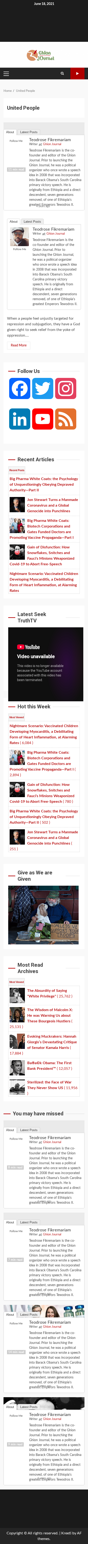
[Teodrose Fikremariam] (19, 236)
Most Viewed (16, 717)
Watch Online (77, 73)
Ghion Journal (55, 233)
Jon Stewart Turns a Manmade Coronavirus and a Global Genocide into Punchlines (44, 1240)
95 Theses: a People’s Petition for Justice (44, 149)
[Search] (62, 73)
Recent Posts (16, 470)
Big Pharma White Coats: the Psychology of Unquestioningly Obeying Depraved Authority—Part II (44, 1147)
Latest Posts (32, 221)
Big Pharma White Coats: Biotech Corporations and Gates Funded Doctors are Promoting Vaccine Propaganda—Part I (44, 1332)
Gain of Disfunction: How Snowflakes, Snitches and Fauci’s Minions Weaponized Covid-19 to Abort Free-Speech (44, 1424)
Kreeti (66, 1533)
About (14, 221)
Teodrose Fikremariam (53, 229)
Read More (19, 345)
